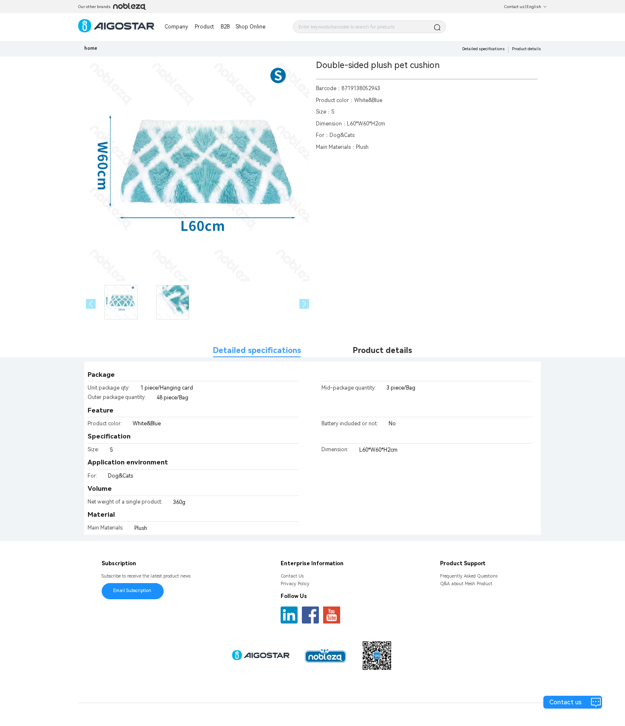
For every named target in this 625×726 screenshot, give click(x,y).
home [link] (90, 48)
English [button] (533, 6)
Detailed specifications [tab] (257, 350)
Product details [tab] (382, 350)
